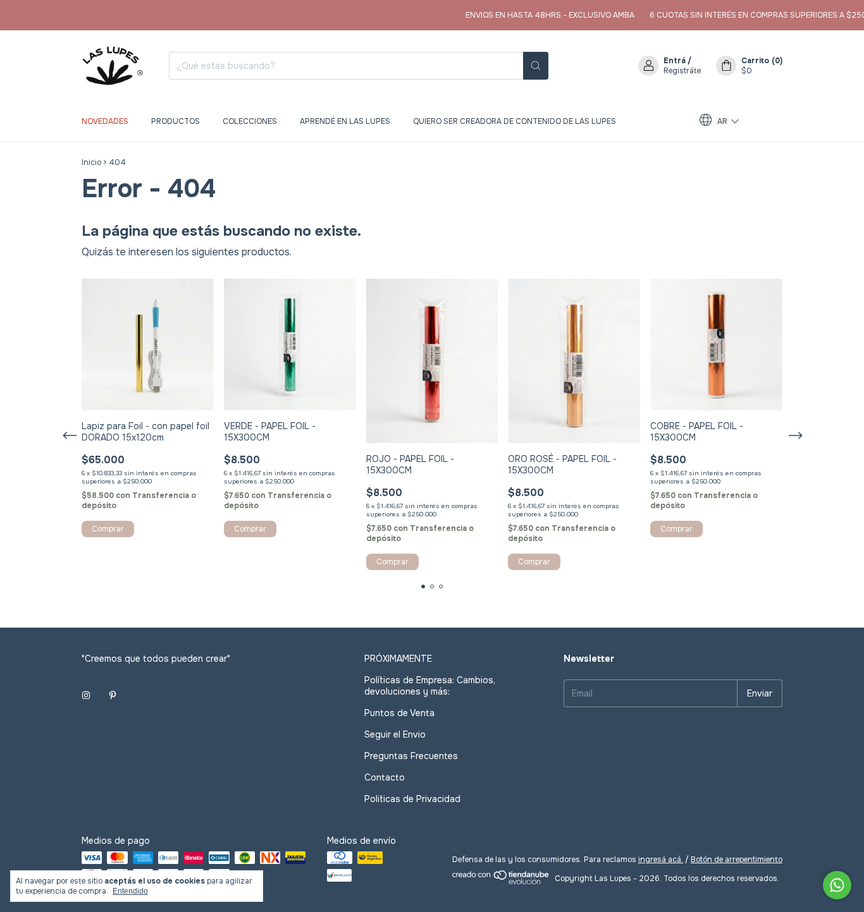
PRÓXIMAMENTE (398, 658)
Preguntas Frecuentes (411, 756)
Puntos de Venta (399, 713)
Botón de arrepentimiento (736, 859)
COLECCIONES (250, 121)
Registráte (682, 71)
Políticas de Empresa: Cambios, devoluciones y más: (429, 685)
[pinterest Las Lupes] (112, 695)
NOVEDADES (105, 121)
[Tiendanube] (501, 882)
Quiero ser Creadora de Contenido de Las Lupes (514, 121)
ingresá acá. (660, 859)
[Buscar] (535, 66)
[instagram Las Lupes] (86, 695)
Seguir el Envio (395, 734)
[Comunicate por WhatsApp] (837, 885)
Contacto (384, 777)
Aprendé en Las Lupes (345, 121)
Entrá (674, 61)
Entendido (130, 891)
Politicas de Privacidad (412, 799)
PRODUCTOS (175, 121)
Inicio (91, 162)
